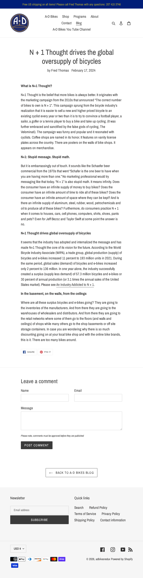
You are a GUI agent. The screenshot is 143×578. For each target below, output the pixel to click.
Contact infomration (113, 520)
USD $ (17, 548)
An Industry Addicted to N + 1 (75, 284)
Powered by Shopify (122, 559)
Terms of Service (85, 513)
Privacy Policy (111, 513)
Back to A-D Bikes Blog (74, 472)
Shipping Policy (84, 520)
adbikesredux (103, 559)
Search (79, 507)
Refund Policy (98, 507)
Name (25, 390)
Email (78, 390)
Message (27, 408)
